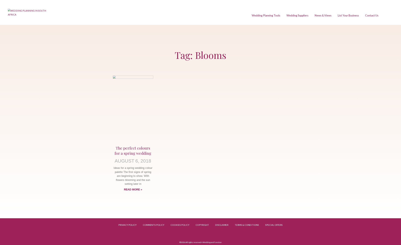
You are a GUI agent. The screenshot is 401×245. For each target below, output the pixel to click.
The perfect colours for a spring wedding (133, 150)
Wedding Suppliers (297, 15)
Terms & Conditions (247, 225)
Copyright (202, 225)
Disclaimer (221, 225)
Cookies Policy (180, 225)
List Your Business (348, 15)
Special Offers (274, 225)
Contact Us (371, 15)
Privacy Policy (127, 225)
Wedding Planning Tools (266, 15)
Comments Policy (153, 225)
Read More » (133, 189)
